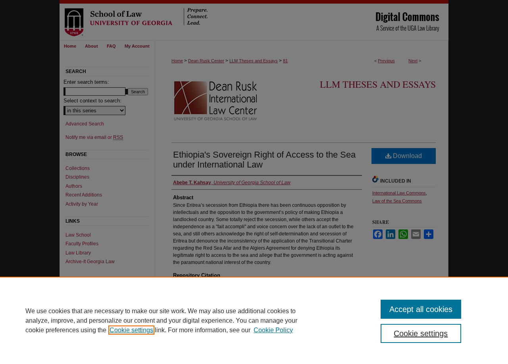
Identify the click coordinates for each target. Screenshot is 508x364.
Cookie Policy (273, 330)
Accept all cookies (420, 309)
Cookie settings (131, 330)
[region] (254, 320)
